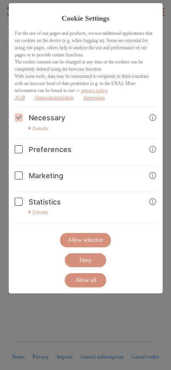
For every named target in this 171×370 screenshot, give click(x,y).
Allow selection (85, 240)
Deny (85, 260)
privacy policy (94, 90)
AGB (20, 97)
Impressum (94, 97)
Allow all (85, 280)
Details (40, 128)
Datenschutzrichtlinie (54, 97)
